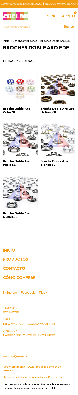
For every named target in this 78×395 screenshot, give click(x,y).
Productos (15, 259)
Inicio (6, 41)
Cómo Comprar (19, 277)
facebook (28, 292)
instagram (10, 292)
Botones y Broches (25, 41)
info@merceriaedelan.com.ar (29, 324)
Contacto (14, 268)
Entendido (50, 387)
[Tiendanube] (15, 357)
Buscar (69, 26)
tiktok (43, 292)
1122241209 (11, 312)
